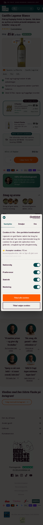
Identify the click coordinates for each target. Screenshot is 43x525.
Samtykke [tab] (8, 224)
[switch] (36, 272)
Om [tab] (35, 224)
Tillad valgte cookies (21, 306)
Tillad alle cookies (21, 298)
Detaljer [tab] (21, 224)
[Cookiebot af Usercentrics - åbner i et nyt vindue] (30, 217)
